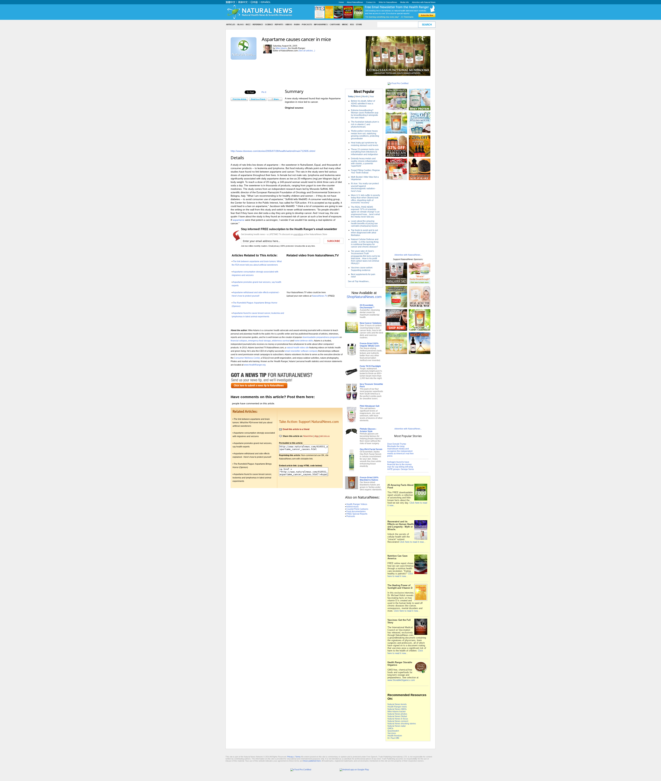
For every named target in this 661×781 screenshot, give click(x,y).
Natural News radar (396, 726)
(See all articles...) (306, 50)
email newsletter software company (301, 351)
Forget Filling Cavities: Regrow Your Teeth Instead (365, 171)
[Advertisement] (293, 67)
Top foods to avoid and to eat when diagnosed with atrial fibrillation (364, 232)
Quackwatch (393, 731)
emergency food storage (259, 340)
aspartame (238, 220)
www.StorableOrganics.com (401, 680)
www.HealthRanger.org (255, 365)
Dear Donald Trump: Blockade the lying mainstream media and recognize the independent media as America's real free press (400, 450)
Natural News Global (397, 716)
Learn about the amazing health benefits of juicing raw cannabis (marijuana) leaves (364, 223)
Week (358, 96)
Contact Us (371, 2)
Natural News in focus (397, 719)
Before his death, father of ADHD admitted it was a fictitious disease (363, 103)
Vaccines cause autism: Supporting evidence (362, 268)
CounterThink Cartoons (357, 509)
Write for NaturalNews (388, 2)
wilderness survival (281, 340)
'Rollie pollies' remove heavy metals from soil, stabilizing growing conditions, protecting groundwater (365, 135)
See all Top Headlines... (359, 281)
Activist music (352, 506)
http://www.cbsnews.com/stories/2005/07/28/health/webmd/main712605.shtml (273, 151)
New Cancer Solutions (370, 323)
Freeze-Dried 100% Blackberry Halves (369, 478)
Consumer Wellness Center (247, 358)
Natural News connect (397, 721)
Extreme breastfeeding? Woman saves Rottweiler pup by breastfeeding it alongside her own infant (364, 114)
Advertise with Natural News (424, 2)
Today (351, 96)
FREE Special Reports (356, 514)
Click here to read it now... (413, 542)
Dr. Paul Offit (393, 738)
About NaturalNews (355, 2)
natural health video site (297, 347)
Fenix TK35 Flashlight (370, 366)
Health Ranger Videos (356, 504)
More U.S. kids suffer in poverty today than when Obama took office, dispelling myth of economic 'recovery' (365, 199)
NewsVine (308, 436)
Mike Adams (281, 48)
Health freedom (394, 735)
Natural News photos (397, 714)
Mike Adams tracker (396, 711)
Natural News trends (397, 704)
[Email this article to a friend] (258, 100)
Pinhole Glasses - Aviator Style (368, 430)
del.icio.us (325, 436)
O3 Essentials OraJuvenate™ (367, 306)
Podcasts (350, 516)
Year (372, 96)
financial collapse (239, 340)
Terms (298, 757)
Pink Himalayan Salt (369, 406)
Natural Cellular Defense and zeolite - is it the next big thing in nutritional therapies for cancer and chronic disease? (365, 243)
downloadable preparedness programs (320, 337)
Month (365, 96)
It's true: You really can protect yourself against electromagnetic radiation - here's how (365, 187)
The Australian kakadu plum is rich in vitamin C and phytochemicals (365, 124)
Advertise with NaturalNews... (408, 255)
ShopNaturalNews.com (364, 297)
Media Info (404, 2)
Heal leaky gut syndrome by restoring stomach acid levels (364, 143)
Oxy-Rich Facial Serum (371, 449)
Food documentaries (356, 511)
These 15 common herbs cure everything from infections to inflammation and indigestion (365, 152)
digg (316, 436)
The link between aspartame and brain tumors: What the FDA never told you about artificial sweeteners (252, 422)
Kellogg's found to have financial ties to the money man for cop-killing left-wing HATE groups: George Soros (400, 465)
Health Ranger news (397, 707)
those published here (312, 761)
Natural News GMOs (397, 709)
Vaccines (391, 733)
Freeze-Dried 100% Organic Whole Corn (369, 344)
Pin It (263, 92)
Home (341, 2)
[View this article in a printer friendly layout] (239, 100)
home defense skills (303, 340)
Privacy (290, 757)
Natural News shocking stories (401, 723)
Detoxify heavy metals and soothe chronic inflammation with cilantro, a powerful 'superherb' (364, 162)
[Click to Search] (427, 25)
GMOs (390, 728)
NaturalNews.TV (319, 296)
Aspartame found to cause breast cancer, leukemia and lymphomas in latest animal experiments (252, 477)
